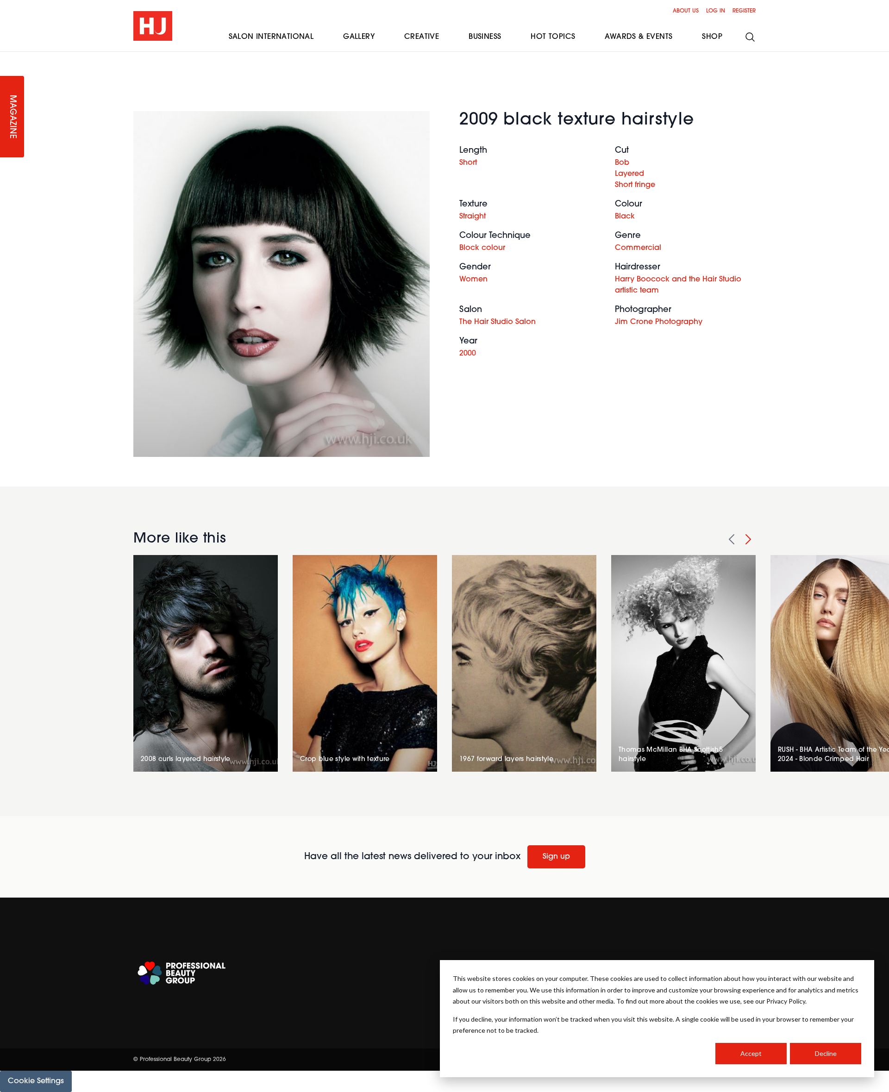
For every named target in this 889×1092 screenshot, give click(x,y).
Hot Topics (553, 37)
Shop (712, 37)
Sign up (556, 857)
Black (625, 216)
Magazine (12, 117)
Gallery (359, 37)
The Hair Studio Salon (497, 322)
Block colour (482, 248)
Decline (826, 1053)
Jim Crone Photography (658, 322)
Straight (472, 216)
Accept (751, 1053)
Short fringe (635, 185)
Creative (421, 37)
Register (744, 11)
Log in (715, 11)
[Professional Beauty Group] (181, 973)
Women (473, 279)
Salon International (271, 37)
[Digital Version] (7, 57)
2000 (467, 353)
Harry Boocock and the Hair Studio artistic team (678, 285)
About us (686, 11)
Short (468, 163)
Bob (622, 163)
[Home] (152, 26)
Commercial (638, 248)
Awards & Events (638, 37)
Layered (629, 174)
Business (485, 37)
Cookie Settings (36, 1081)
